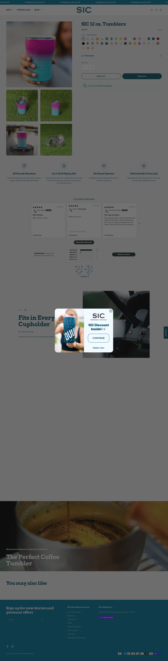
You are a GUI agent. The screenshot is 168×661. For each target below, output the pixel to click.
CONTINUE (99, 338)
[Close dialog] (110, 310)
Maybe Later (98, 348)
